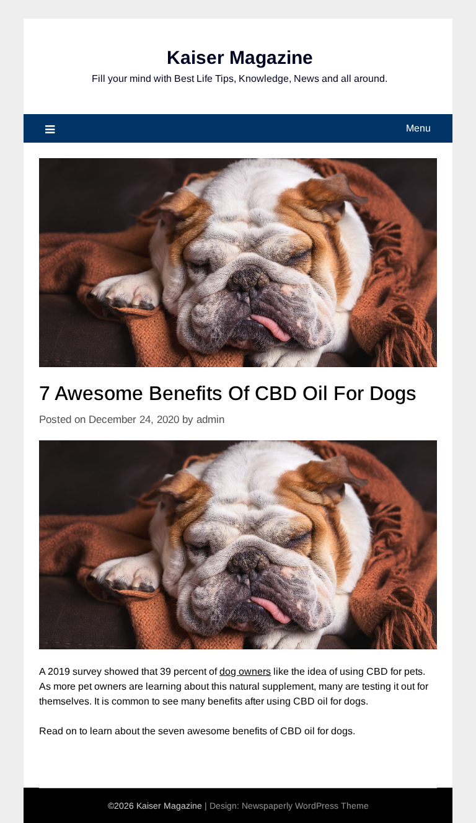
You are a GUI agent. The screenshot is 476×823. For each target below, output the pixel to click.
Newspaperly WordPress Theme (305, 806)
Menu (418, 128)
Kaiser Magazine (240, 57)
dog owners (245, 671)
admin (210, 419)
